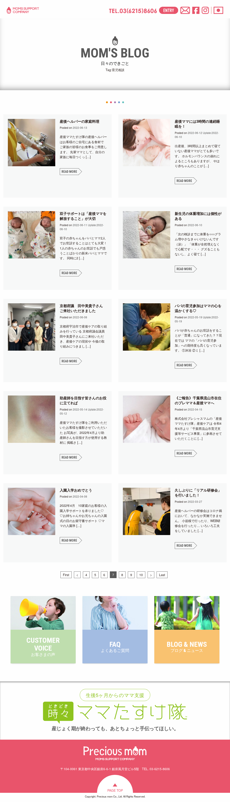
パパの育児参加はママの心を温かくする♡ (198, 308)
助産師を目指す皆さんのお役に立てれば (83, 400)
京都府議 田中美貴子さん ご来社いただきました (83, 308)
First (66, 575)
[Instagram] (205, 10)
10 (141, 575)
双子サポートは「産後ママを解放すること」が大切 (83, 216)
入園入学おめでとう (76, 490)
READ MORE (69, 171)
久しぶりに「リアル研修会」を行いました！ (198, 492)
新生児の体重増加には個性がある (198, 216)
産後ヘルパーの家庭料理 (79, 121)
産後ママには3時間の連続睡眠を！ (197, 124)
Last (162, 575)
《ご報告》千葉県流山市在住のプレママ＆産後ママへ (198, 400)
